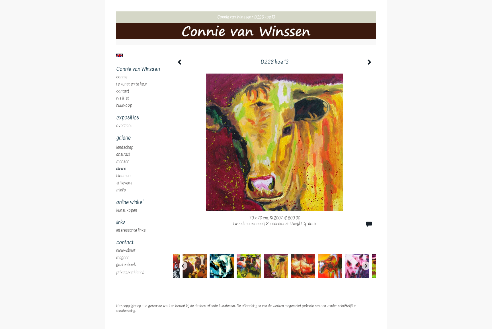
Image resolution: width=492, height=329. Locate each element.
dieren (121, 169)
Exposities (127, 117)
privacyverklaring (130, 272)
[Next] (366, 265)
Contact (122, 91)
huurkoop (124, 105)
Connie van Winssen (234, 17)
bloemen (123, 176)
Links (121, 222)
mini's (121, 190)
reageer (122, 258)
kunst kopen (126, 210)
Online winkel (129, 202)
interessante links (130, 230)
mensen (122, 161)
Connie (121, 77)
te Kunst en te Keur (131, 84)
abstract (123, 154)
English (119, 55)
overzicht (124, 126)
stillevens (124, 183)
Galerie (123, 138)
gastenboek (126, 265)
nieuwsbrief (126, 250)
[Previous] (183, 265)
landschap (124, 147)
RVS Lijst (122, 98)
